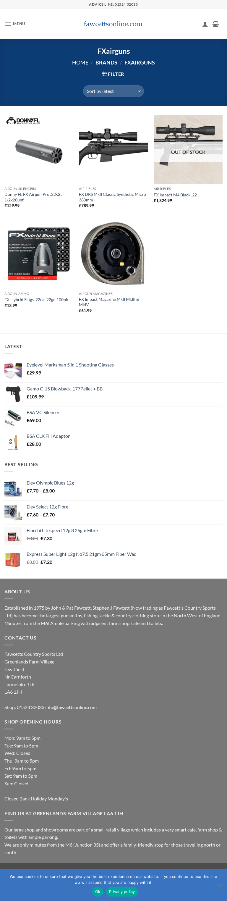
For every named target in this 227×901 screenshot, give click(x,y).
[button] (14, 24)
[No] (219, 887)
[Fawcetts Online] (113, 24)
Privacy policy (122, 891)
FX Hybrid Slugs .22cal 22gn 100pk (36, 299)
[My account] (205, 23)
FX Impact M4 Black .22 (175, 194)
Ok (97, 891)
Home (80, 62)
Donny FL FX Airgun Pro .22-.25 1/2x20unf (33, 197)
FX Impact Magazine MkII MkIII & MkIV (109, 302)
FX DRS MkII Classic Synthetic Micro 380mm (112, 197)
